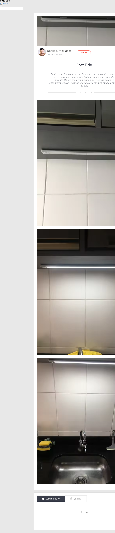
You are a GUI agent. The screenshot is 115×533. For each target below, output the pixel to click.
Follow (84, 52)
